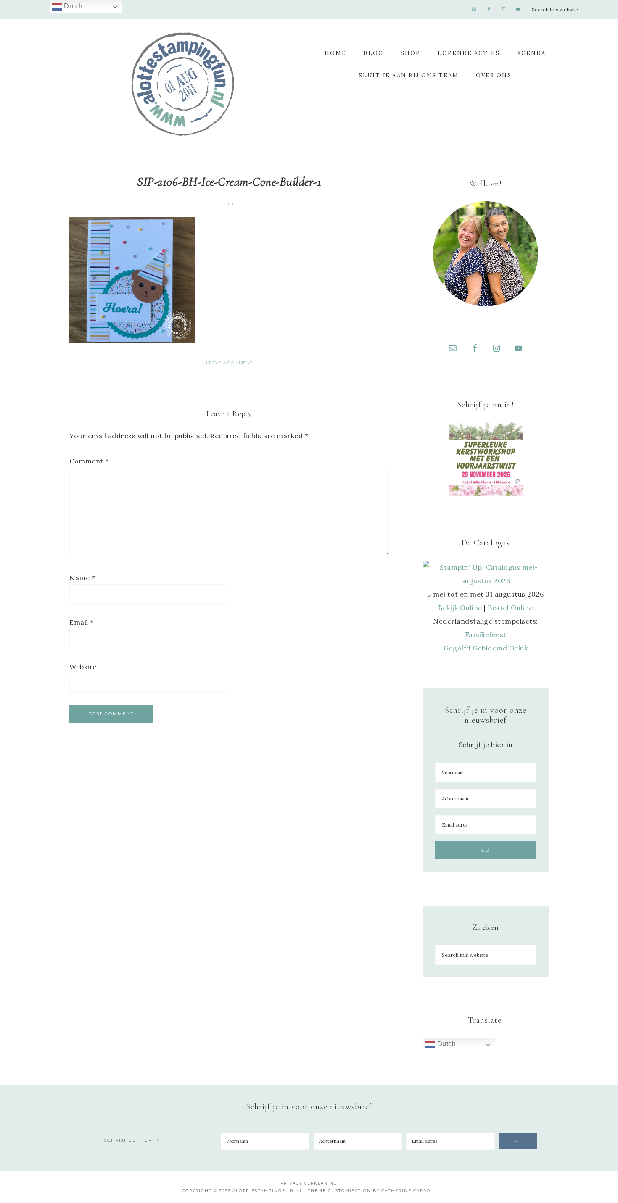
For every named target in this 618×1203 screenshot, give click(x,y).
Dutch (445, 1044)
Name (82, 578)
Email (81, 622)
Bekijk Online (460, 607)
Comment (89, 461)
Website (83, 667)
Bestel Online (510, 607)
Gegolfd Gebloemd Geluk (486, 648)
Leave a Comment (229, 363)
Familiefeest (486, 634)
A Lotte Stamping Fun (183, 84)
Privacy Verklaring (309, 1183)
